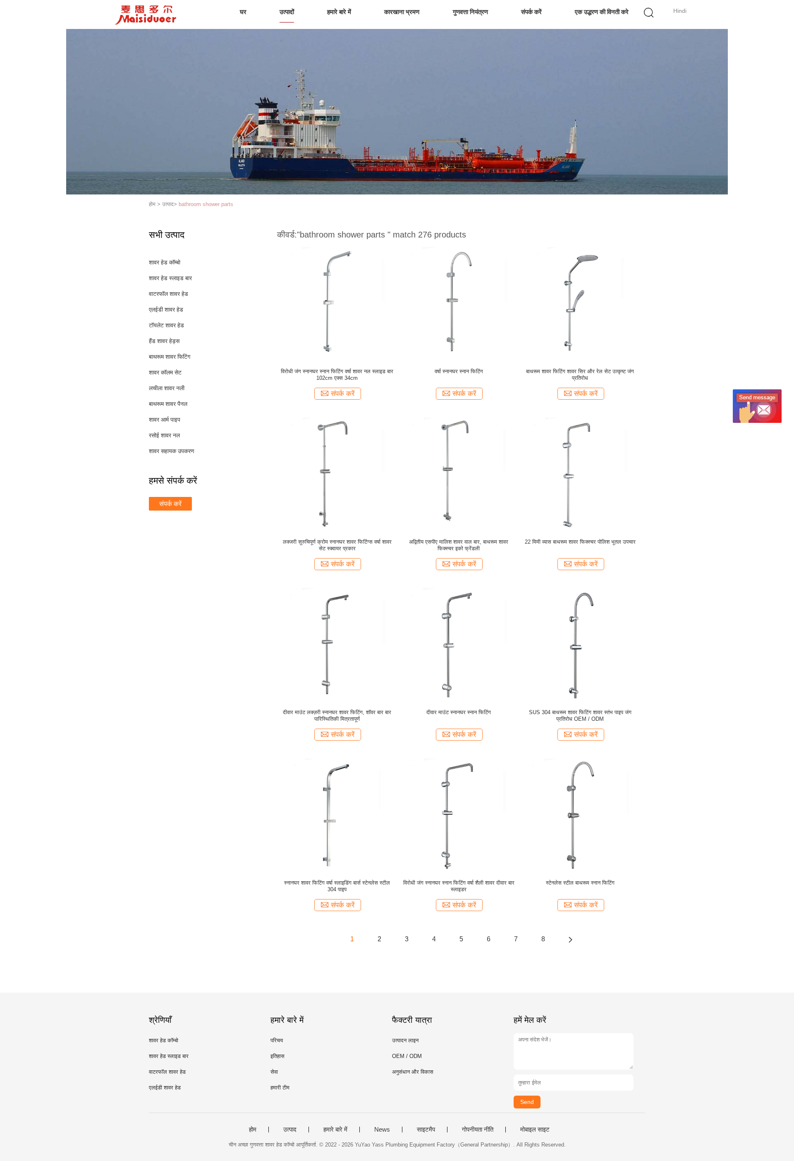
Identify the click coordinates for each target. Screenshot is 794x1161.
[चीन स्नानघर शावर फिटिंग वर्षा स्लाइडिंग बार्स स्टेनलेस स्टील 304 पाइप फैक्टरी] (337, 814)
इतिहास (277, 1056)
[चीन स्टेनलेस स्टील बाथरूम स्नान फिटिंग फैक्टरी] (580, 814)
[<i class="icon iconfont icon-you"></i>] (570, 939)
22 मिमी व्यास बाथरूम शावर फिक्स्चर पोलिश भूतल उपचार (580, 542)
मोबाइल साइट (535, 1129)
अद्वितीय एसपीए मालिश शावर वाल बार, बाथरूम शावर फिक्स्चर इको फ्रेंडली (458, 545)
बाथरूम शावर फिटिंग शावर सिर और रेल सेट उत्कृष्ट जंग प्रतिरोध (580, 374)
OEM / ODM (407, 1056)
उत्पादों (287, 11)
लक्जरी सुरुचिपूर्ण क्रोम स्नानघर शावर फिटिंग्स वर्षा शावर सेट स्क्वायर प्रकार (337, 545)
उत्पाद (290, 1129)
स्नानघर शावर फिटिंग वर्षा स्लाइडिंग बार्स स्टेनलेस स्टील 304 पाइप (337, 886)
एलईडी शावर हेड (166, 309)
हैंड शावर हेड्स (164, 341)
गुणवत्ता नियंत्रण (470, 11)
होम (252, 1129)
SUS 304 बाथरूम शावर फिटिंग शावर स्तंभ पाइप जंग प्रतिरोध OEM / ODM (580, 715)
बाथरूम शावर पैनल (168, 404)
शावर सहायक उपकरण (171, 451)
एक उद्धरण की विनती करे (602, 11)
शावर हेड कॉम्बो (164, 262)
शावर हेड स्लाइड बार (170, 278)
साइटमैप (426, 1129)
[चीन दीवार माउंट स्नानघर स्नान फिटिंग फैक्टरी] (458, 643)
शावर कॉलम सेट (165, 372)
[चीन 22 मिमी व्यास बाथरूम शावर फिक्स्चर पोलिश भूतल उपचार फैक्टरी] (580, 473)
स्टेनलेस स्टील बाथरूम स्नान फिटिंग (580, 883)
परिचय (276, 1040)
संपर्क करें (531, 11)
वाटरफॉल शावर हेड (168, 293)
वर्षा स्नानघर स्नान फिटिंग (459, 371)
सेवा (274, 1072)
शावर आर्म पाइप (164, 419)
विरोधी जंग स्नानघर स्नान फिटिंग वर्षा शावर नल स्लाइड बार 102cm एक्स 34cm (337, 374)
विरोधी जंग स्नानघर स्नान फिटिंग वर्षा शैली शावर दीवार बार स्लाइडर (458, 886)
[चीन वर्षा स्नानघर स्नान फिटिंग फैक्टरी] (458, 302)
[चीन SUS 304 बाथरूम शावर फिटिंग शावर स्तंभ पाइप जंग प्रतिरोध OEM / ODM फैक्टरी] (580, 643)
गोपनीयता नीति (477, 1129)
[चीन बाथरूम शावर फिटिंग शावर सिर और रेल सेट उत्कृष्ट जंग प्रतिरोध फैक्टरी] (580, 302)
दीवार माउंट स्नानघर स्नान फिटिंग (458, 712)
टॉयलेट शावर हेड (166, 325)
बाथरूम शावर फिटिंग (169, 356)
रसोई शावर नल (164, 435)
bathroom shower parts (206, 204)
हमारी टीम (279, 1087)
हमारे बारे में (339, 11)
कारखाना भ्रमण (401, 11)
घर (243, 11)
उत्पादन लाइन (405, 1040)
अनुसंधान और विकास (412, 1072)
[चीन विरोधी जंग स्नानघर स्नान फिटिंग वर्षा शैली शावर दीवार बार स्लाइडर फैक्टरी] (458, 814)
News (382, 1129)
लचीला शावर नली (166, 388)
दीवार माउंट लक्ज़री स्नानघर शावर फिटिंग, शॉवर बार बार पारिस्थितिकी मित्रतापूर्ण (337, 715)
